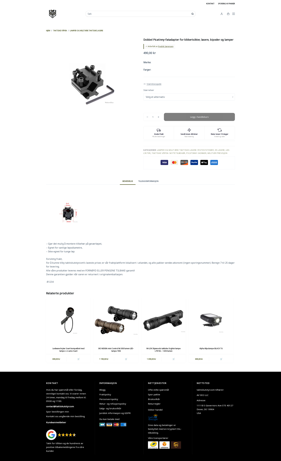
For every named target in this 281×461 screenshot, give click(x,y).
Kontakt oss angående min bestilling (65, 416)
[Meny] (233, 13)
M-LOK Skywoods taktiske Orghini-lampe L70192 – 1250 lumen (164, 349)
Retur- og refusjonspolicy (112, 403)
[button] (152, 84)
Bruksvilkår (154, 399)
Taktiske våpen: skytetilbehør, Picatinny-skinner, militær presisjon (189, 153)
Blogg (102, 389)
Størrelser (148, 90)
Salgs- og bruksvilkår (110, 408)
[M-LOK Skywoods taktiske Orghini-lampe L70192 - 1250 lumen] (163, 320)
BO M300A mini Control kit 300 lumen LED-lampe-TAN (116, 349)
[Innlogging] (222, 14)
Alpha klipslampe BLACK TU (211, 348)
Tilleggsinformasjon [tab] (148, 181)
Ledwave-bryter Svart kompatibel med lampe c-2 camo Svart (68, 349)
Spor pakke (154, 394)
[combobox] (138, 13)
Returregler (154, 403)
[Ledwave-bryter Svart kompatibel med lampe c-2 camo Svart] (68, 320)
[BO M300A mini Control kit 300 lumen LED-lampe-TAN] (116, 320)
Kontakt (210, 3)
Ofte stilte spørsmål (158, 389)
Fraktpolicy (105, 394)
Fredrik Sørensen (165, 46)
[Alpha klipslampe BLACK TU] (211, 320)
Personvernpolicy (108, 399)
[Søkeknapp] (192, 14)
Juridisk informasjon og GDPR (115, 413)
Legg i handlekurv (199, 116)
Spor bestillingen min (57, 411)
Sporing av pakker (226, 3)
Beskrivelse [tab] (127, 181)
